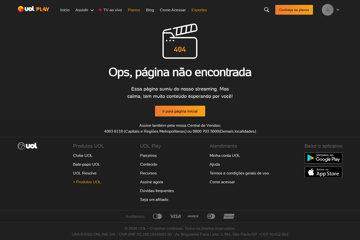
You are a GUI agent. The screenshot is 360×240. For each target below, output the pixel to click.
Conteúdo (148, 164)
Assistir (81, 9)
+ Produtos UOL (87, 181)
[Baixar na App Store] (323, 172)
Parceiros (148, 155)
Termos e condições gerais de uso (239, 173)
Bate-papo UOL (86, 164)
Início (65, 9)
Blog (150, 9)
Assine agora (151, 181)
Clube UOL (83, 155)
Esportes (199, 9)
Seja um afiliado (154, 199)
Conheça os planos (294, 10)
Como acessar (222, 181)
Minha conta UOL (225, 155)
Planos (134, 9)
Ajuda (215, 164)
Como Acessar (173, 9)
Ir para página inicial (180, 111)
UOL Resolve (84, 173)
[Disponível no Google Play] (323, 158)
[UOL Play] (33, 10)
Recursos (148, 173)
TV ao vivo (112, 9)
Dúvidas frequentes (157, 190)
